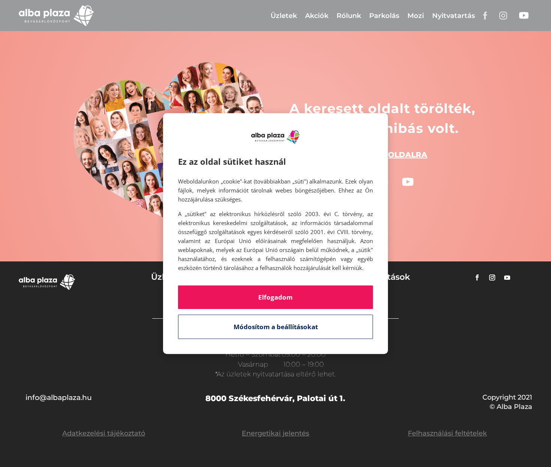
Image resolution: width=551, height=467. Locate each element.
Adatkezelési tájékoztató (103, 433)
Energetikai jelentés (275, 433)
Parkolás (384, 16)
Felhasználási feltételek (447, 433)
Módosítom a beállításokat (276, 326)
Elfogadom (275, 297)
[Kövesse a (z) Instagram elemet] (492, 277)
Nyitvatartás (453, 16)
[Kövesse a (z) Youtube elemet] (408, 182)
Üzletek (284, 16)
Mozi (415, 16)
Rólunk (349, 16)
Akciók (316, 16)
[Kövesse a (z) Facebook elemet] (477, 277)
